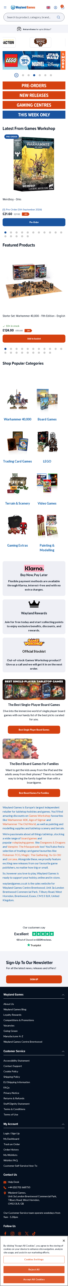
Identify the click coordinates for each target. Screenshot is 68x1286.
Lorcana (12, 859)
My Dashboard (11, 1138)
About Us (8, 1003)
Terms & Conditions (14, 1109)
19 (44, 353)
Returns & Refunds (13, 1098)
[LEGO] (47, 441)
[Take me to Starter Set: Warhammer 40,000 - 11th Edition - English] (34, 280)
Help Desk (13, 1181)
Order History (11, 1149)
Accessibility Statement (16, 1060)
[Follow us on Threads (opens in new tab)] (19, 1233)
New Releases (34, 95)
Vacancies (8, 1025)
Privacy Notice (11, 1092)
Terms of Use (10, 1114)
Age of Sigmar (37, 819)
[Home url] (23, 7)
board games (29, 838)
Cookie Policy (10, 1071)
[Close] (64, 1240)
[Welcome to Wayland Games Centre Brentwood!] (34, 749)
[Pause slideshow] (16, 75)
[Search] (58, 17)
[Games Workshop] (17, 399)
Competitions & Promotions (18, 1020)
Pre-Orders (34, 85)
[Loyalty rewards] (34, 604)
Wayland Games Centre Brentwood (22, 1041)
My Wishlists (10, 1154)
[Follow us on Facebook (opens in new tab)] (5, 1233)
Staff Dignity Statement (16, 1103)
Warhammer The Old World (19, 824)
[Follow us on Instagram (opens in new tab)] (12, 1233)
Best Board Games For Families (34, 793)
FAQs (6, 1087)
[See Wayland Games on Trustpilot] (43, 934)
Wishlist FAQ (10, 1160)
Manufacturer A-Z (13, 1036)
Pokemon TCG (11, 855)
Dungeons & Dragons (52, 842)
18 (39, 353)
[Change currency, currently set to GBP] (48, 8)
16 (28, 236)
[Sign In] (55, 8)
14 (17, 236)
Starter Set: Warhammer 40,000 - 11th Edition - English (34, 316)
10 (56, 232)
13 (11, 236)
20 (50, 353)
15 (22, 236)
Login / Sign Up (11, 1133)
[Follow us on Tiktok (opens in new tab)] (34, 1233)
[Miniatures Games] (47, 483)
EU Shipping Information (16, 1082)
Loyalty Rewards (12, 1014)
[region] (34, 1261)
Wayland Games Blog (14, 1009)
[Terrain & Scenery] (17, 483)
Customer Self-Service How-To (20, 1165)
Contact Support (12, 1065)
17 (33, 353)
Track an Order (11, 1144)
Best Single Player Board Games (34, 729)
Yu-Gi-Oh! (55, 855)
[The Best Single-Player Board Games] (34, 689)
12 (5, 236)
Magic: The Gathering (34, 855)
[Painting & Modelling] (47, 525)
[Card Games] (17, 441)
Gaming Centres (34, 104)
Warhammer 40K (17, 819)
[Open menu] (5, 7)
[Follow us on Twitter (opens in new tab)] (27, 1233)
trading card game (28, 850)
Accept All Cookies (33, 1279)
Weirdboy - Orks (12, 199)
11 (61, 232)
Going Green (10, 1030)
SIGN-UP (34, 979)
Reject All (33, 1269)
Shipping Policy (11, 1076)
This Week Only (34, 114)
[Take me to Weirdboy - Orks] (34, 164)
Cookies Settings (34, 1259)
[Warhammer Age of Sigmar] (17, 525)
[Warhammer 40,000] (47, 399)
